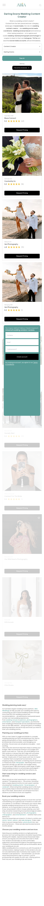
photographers (32, 720)
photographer (31, 813)
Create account (22, 357)
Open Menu (4, 5)
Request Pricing (22, 130)
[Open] (39, 46)
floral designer (29, 785)
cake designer (26, 820)
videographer (7, 815)
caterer (15, 820)
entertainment (20, 815)
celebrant (5, 787)
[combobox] (20, 46)
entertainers (6, 722)
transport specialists (22, 722)
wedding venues (12, 720)
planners (23, 720)
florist (9, 820)
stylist (4, 820)
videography (19, 762)
